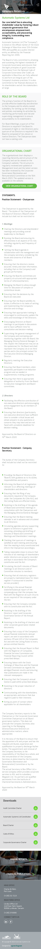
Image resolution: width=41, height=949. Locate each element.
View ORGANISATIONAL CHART (19, 186)
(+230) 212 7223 (10, 896)
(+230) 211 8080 (10, 913)
